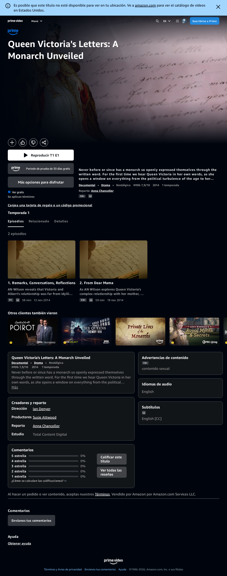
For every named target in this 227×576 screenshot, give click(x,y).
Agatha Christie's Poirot (32, 332)
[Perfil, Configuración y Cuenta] (184, 21)
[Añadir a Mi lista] (12, 142)
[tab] (16, 221)
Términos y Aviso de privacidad (63, 569)
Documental (87, 185)
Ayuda (122, 569)
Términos (102, 494)
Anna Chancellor (102, 191)
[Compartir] (44, 142)
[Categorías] (177, 21)
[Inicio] (15, 21)
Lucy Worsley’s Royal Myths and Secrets (194, 332)
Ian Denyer (41, 409)
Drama (105, 185)
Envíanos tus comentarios (100, 569)
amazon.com (145, 5)
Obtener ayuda (19, 543)
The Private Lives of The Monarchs (140, 332)
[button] (41, 155)
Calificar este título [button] (111, 459)
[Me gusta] (22, 142)
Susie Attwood (44, 417)
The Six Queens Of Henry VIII (86, 332)
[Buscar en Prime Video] (157, 21)
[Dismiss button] (218, 7)
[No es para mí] (33, 142)
